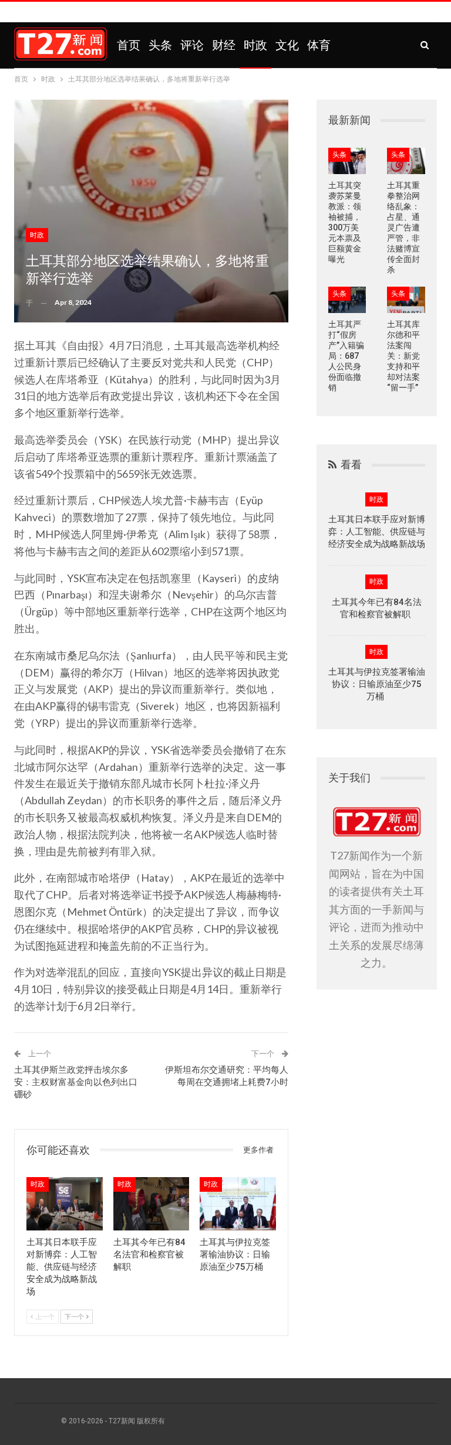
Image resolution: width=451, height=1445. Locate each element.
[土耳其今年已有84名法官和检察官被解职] (151, 1203)
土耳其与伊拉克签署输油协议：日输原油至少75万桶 (376, 684)
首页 (128, 45)
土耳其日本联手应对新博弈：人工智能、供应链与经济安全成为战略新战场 (376, 531)
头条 (160, 45)
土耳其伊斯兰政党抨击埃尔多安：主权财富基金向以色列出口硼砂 (75, 1082)
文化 (287, 45)
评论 (192, 45)
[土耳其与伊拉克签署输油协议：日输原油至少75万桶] (238, 1203)
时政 (255, 45)
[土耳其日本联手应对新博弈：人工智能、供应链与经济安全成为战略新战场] (64, 1203)
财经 (223, 45)
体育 (319, 45)
